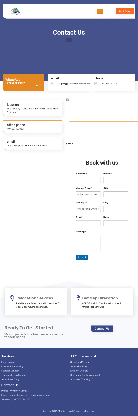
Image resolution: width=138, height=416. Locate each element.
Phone (107, 173)
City (105, 188)
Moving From (84, 188)
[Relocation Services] (12, 298)
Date (106, 217)
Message (81, 231)
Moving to (82, 202)
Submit (82, 257)
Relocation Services (34, 298)
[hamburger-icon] (100, 11)
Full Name (82, 173)
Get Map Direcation (100, 298)
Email (80, 217)
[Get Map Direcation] (78, 298)
